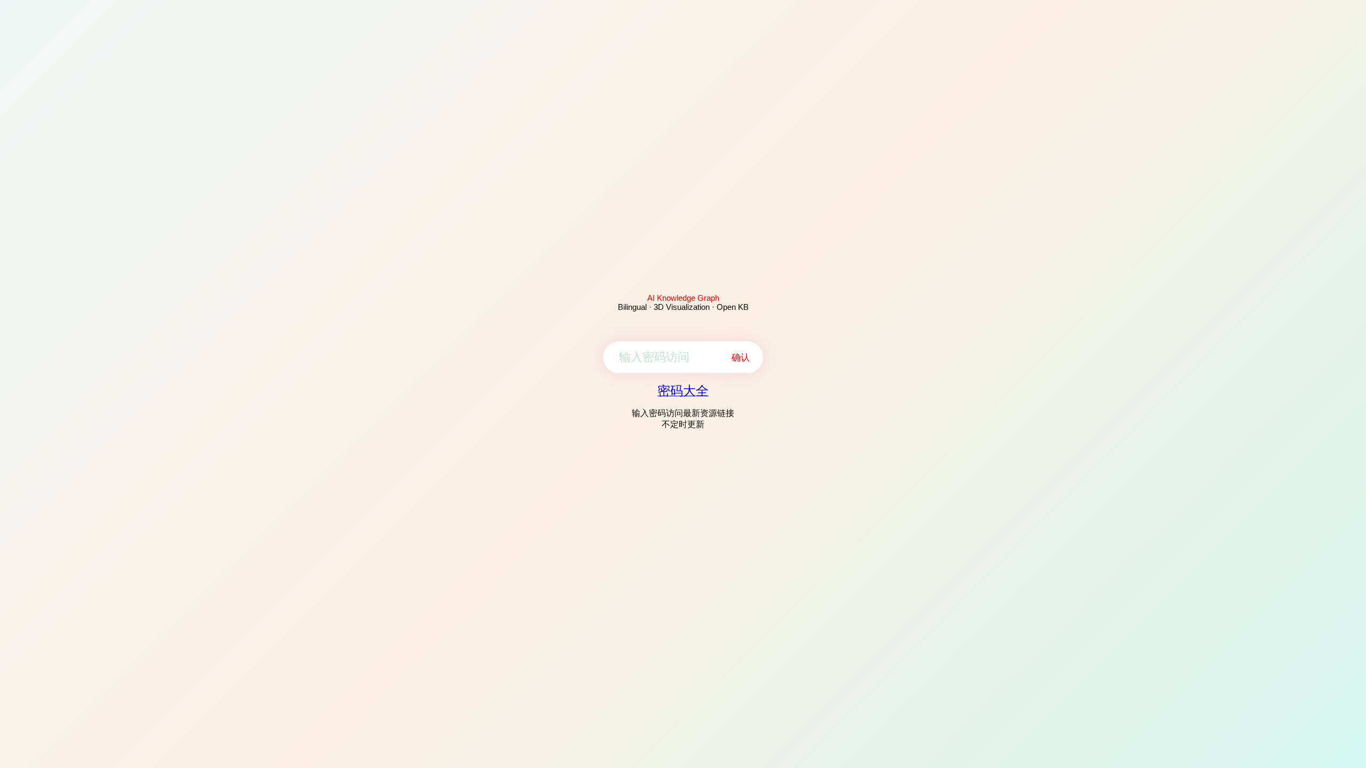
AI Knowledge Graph (683, 297)
